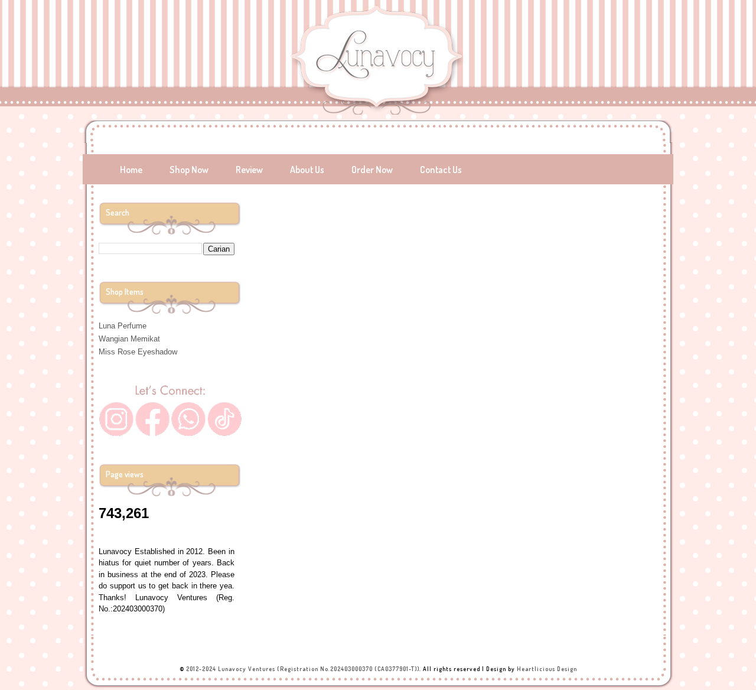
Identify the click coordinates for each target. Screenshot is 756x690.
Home (131, 169)
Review (249, 169)
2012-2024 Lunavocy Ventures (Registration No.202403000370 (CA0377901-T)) (302, 668)
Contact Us (441, 169)
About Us (307, 169)
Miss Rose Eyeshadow (138, 351)
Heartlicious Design (547, 668)
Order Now (372, 169)
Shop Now (189, 169)
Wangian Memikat (129, 338)
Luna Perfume (122, 325)
